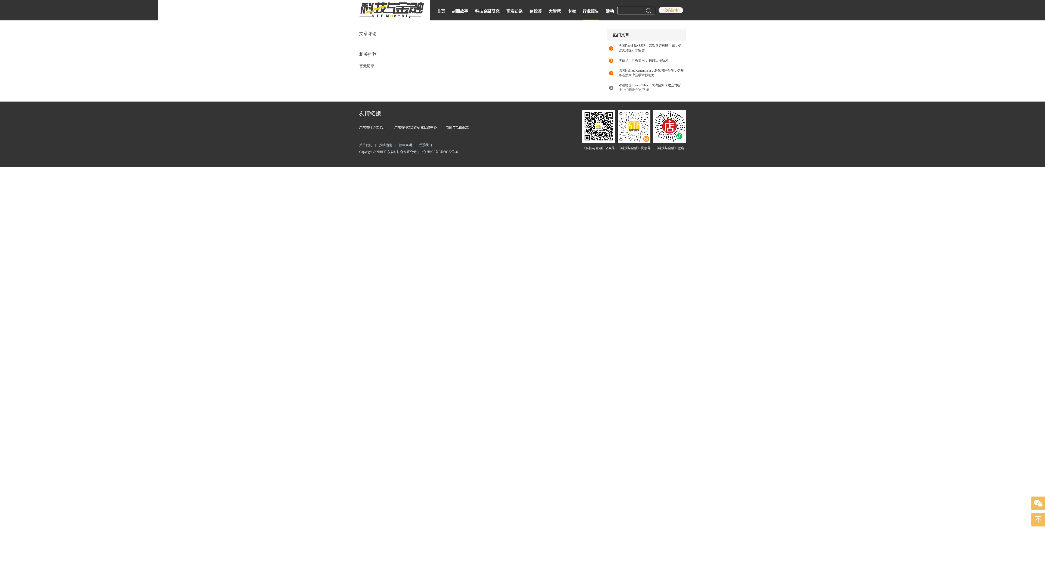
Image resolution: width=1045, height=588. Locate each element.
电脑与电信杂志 (457, 127)
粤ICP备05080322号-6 (442, 152)
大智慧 (555, 11)
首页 (441, 11)
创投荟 (536, 11)
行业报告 (591, 11)
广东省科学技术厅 (372, 127)
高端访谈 (514, 11)
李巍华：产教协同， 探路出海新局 (643, 60)
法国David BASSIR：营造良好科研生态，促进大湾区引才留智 (650, 48)
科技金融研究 (487, 11)
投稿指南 (670, 10)
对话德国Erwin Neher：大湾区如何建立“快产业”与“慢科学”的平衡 (650, 87)
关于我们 (367, 145)
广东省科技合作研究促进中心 (415, 127)
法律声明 (407, 145)
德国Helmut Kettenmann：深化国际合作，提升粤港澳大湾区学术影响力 (651, 73)
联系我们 (425, 145)
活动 (610, 11)
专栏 (572, 11)
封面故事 (460, 11)
